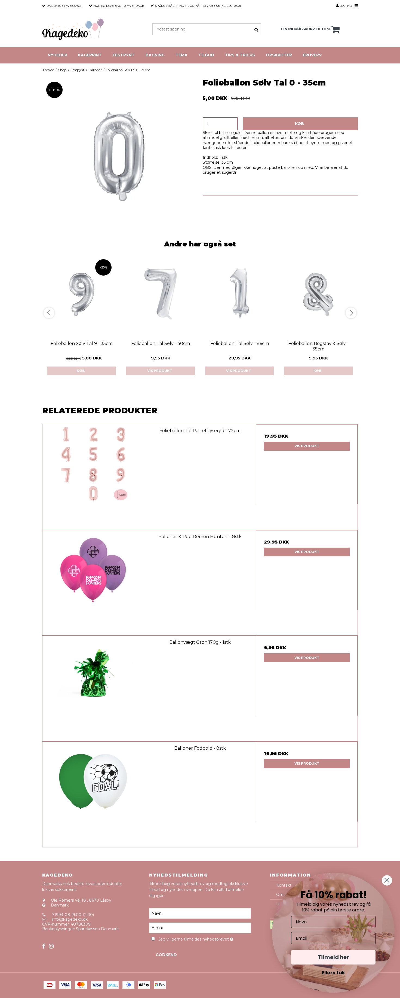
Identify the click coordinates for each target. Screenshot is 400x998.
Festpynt (124, 55)
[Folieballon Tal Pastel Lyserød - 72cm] (93, 475)
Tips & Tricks (240, 55)
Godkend (166, 954)
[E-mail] (200, 927)
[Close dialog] (386, 880)
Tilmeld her (333, 957)
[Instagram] (51, 946)
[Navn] (200, 913)
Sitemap (50, 938)
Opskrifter (279, 55)
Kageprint (90, 55)
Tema (181, 55)
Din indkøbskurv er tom (305, 29)
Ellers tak (333, 972)
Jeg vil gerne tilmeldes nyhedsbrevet (204, 938)
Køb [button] (299, 123)
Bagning (155, 55)
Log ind (345, 6)
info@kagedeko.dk (70, 919)
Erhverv (312, 55)
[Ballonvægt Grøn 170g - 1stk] (93, 686)
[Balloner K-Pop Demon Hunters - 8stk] (93, 581)
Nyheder (57, 55)
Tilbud (206, 55)
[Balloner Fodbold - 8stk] (93, 792)
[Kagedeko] (73, 29)
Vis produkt (159, 371)
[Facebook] (43, 946)
